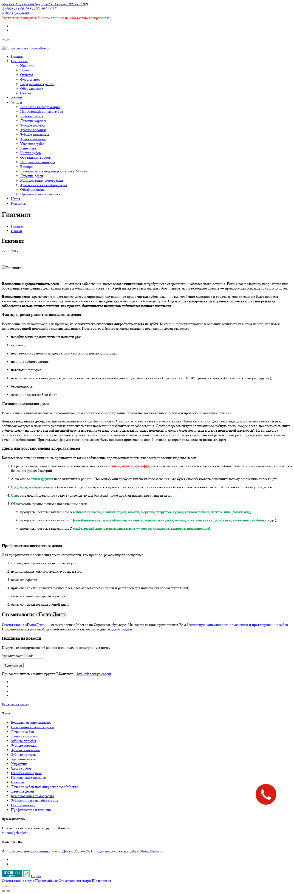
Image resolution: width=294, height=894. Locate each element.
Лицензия (102, 851)
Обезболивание (23, 805)
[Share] (8, 886)
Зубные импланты (25, 750)
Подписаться (13, 665)
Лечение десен (22, 791)
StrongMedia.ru (151, 851)
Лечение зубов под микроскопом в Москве (44, 786)
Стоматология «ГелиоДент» (24, 624)
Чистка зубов (21, 768)
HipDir (36, 876)
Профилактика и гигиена (31, 809)
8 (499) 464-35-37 (42, 8)
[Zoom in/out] (17, 886)
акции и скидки (119, 629)
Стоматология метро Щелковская (85, 880)
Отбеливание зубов (26, 773)
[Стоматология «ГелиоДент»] (25, 48)
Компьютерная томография (32, 796)
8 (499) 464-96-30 (15, 8)
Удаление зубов (23, 759)
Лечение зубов (22, 731)
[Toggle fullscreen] (13, 886)
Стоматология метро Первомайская (30, 880)
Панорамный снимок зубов (32, 727)
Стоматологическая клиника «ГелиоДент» (39, 851)
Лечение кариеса (24, 736)
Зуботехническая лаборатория (34, 800)
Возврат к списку (15, 704)
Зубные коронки (24, 745)
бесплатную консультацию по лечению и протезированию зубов (237, 624)
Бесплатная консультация (31, 722)
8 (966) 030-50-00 (15, 13)
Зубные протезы (24, 754)
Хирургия (19, 764)
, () (45, 4)
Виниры (17, 782)
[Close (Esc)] (4, 886)
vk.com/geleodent (15, 832)
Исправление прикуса (28, 777)
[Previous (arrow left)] (4, 891)
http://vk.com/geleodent (93, 674)
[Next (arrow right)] (8, 891)
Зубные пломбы (23, 741)
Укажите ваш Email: (17, 656)
